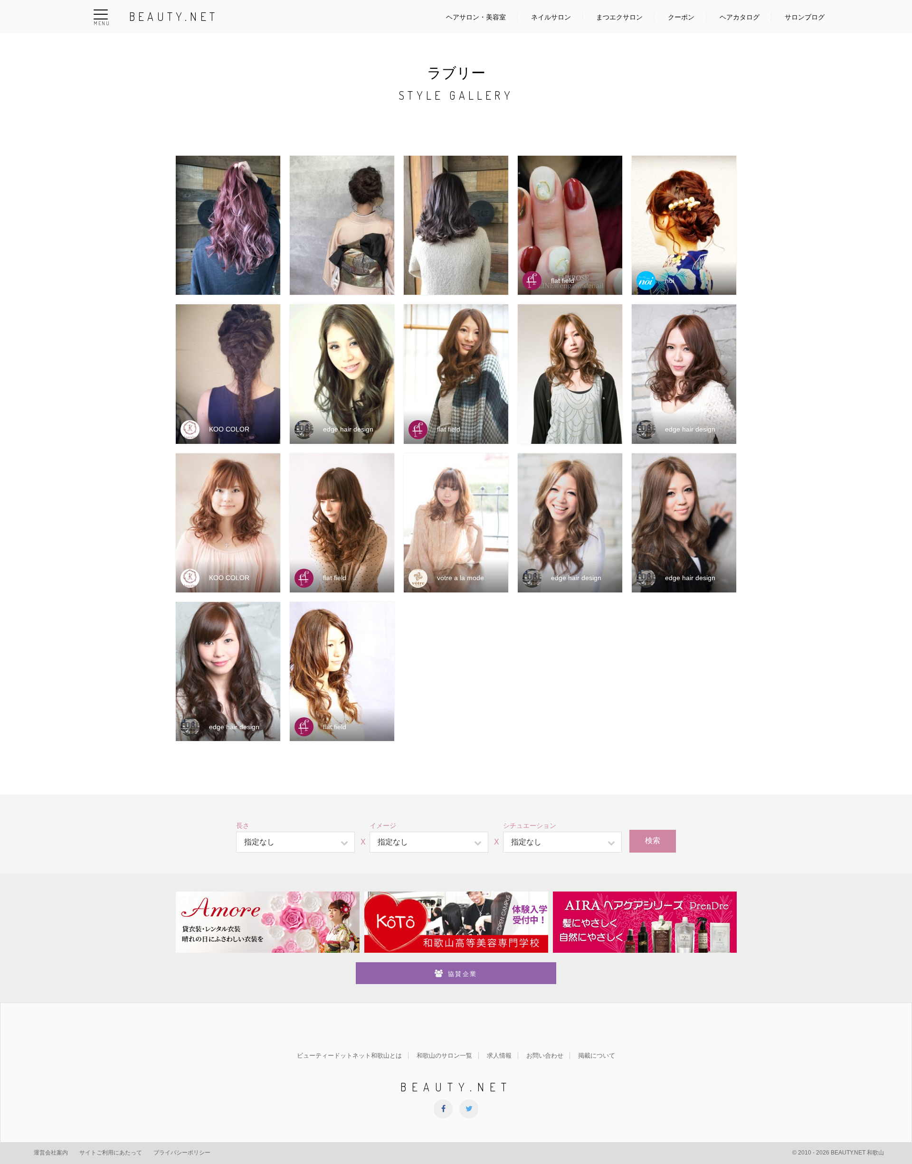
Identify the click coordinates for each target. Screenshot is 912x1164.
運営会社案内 (51, 1152)
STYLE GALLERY (456, 95)
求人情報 (499, 1055)
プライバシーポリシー (181, 1152)
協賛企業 (462, 973)
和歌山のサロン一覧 (444, 1055)
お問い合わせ (544, 1055)
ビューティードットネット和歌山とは (349, 1055)
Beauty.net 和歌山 (857, 1152)
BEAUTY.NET (173, 16)
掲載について (596, 1055)
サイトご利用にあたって (110, 1152)
